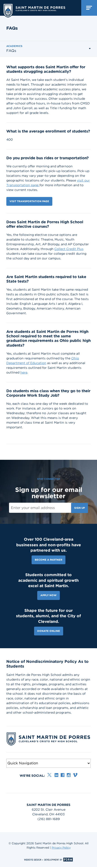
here (23, 372)
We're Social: (32, 775)
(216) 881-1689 (48, 819)
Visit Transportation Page (29, 201)
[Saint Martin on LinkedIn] (56, 775)
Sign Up (79, 507)
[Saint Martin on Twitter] (49, 775)
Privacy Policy (61, 847)
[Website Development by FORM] (48, 860)
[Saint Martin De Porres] (34, 9)
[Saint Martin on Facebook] (62, 775)
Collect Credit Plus (68, 249)
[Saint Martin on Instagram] (68, 775)
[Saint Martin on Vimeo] (75, 775)
